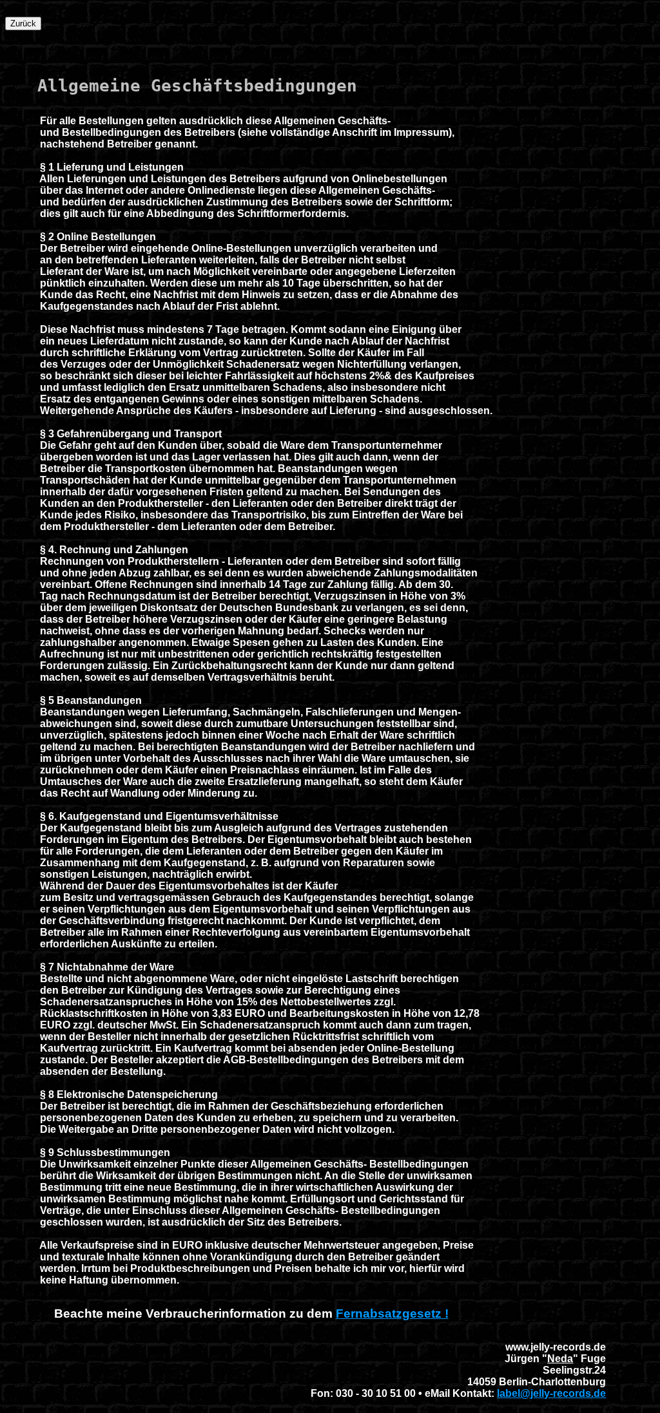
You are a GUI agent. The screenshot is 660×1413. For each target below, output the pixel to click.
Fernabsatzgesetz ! (392, 1313)
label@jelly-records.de (551, 1393)
